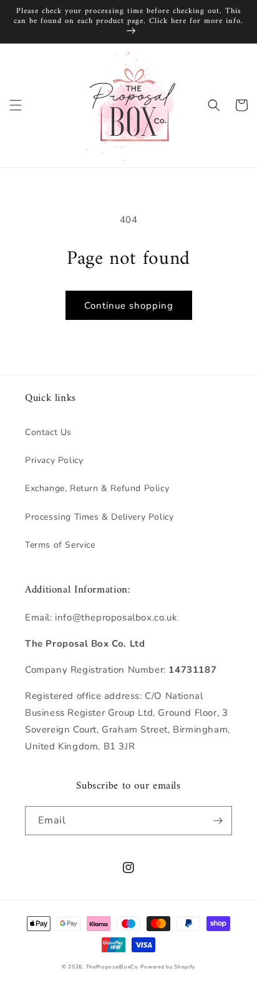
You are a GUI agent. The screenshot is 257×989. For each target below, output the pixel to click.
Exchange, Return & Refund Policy (97, 488)
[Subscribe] (217, 820)
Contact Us (48, 432)
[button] (15, 105)
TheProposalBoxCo (112, 966)
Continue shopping (128, 305)
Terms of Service (60, 545)
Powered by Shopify (167, 966)
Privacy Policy (54, 460)
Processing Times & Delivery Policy (99, 517)
